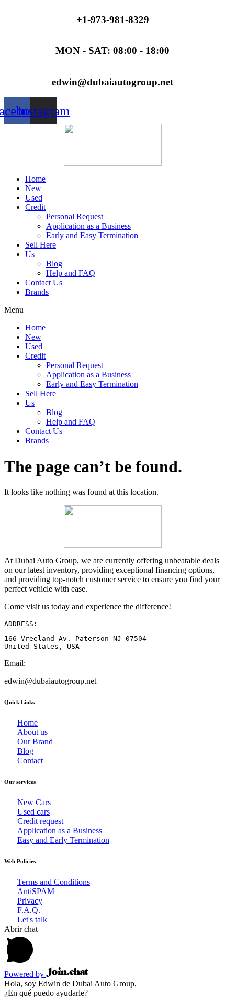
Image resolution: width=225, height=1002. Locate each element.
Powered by (25, 974)
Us (30, 254)
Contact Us (43, 282)
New (33, 188)
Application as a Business (88, 225)
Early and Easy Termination (92, 235)
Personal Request (74, 216)
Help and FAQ (70, 273)
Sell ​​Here (40, 244)
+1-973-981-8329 (112, 19)
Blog (54, 263)
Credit (35, 207)
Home (35, 178)
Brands (37, 291)
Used (33, 197)
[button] (112, 310)
